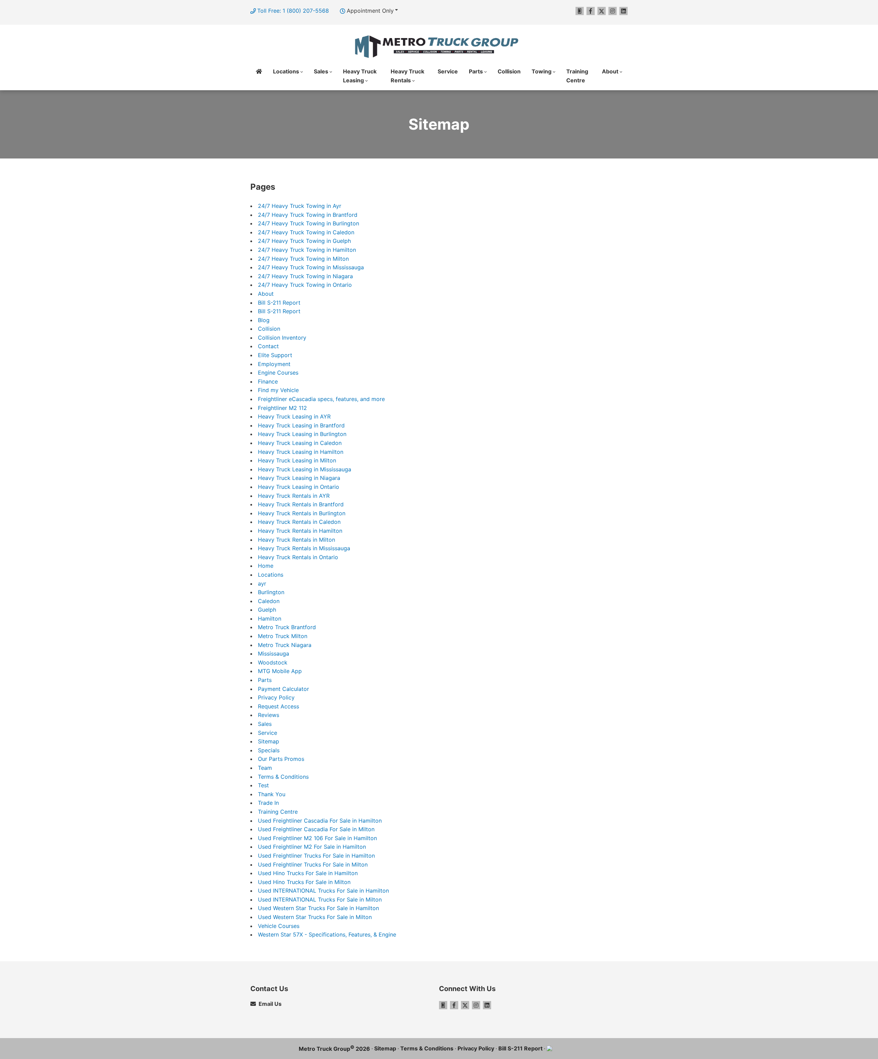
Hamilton (269, 618)
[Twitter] (601, 11)
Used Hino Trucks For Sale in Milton (304, 882)
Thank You (271, 794)
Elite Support (275, 355)
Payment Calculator (283, 688)
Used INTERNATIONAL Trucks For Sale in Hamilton (323, 890)
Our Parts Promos (281, 758)
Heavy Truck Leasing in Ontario (298, 486)
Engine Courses (278, 372)
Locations (270, 574)
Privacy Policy (276, 697)
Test (263, 785)
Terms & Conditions (283, 776)
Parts (476, 71)
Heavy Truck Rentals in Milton (296, 539)
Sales (321, 71)
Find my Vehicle (278, 390)
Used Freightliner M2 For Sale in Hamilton (312, 846)
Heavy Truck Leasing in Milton (297, 460)
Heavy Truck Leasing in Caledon (300, 442)
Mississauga (273, 653)
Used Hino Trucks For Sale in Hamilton (308, 873)
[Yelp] (580, 11)
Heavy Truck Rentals (407, 76)
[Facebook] (590, 11)
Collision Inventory (282, 337)
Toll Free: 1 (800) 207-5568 (293, 10)
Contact (268, 346)
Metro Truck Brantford (287, 627)
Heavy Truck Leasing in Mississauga (304, 469)
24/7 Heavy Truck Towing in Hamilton (307, 249)
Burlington (271, 592)
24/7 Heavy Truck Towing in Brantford (307, 214)
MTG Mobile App (280, 671)
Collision (509, 71)
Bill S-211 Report (279, 302)
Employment (274, 364)
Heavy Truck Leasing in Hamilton (300, 451)
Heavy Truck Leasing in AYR (294, 416)
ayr (262, 583)
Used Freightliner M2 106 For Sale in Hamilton (317, 838)
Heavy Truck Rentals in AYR (294, 495)
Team (265, 767)
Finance (268, 381)
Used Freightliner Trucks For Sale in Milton (313, 864)
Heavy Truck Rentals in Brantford (301, 504)
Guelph (267, 609)
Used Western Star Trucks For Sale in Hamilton (318, 908)
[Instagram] (612, 11)
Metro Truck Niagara (284, 645)
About (610, 71)
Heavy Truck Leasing (360, 76)
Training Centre (577, 76)
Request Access (278, 706)
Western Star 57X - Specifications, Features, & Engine (327, 934)
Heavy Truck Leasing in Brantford (301, 425)
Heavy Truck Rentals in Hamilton (300, 530)
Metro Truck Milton (282, 636)
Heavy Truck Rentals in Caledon (299, 521)
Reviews (268, 714)
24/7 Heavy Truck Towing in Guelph (304, 240)
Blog (264, 320)
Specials (269, 750)
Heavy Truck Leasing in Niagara (299, 477)
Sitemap (268, 741)
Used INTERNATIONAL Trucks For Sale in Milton (320, 899)
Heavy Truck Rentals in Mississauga (304, 548)
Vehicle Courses (278, 925)
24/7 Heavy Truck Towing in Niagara (305, 276)
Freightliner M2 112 (282, 407)
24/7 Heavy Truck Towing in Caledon (306, 232)
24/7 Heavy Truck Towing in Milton (303, 258)
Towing (541, 71)
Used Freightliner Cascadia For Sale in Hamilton (320, 820)
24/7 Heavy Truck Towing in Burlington (308, 223)
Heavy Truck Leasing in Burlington (302, 434)
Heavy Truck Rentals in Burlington (301, 513)
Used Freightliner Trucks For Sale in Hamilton (316, 855)
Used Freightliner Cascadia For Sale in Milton (316, 829)
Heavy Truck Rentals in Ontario (298, 557)
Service (448, 71)
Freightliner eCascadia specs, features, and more (321, 399)
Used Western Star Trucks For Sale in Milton (315, 917)
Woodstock (272, 662)
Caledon (269, 601)
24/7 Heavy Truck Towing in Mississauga (311, 267)
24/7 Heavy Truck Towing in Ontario (305, 284)
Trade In (268, 802)
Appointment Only (370, 10)
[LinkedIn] (623, 11)
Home (259, 76)
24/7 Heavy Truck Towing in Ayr (299, 205)
